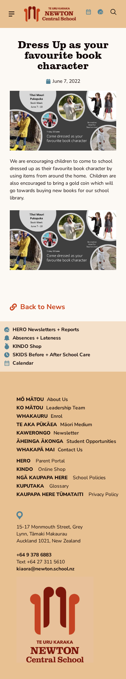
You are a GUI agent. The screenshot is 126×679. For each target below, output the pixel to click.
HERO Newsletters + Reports (46, 329)
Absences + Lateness (37, 338)
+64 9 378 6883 (33, 555)
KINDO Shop (27, 346)
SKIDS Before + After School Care (51, 354)
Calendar (23, 363)
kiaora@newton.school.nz (45, 568)
